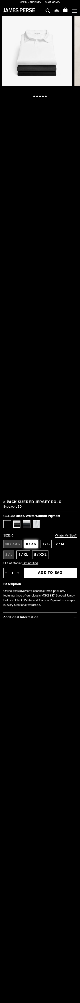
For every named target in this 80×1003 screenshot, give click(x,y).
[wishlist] (57, 10)
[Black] (7, 524)
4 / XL (23, 555)
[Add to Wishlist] (66, 22)
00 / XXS (12, 544)
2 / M (60, 544)
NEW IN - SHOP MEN (30, 2)
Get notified (30, 563)
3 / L (8, 555)
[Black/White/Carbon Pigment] (17, 524)
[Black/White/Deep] (26, 524)
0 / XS (31, 544)
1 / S (46, 544)
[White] (36, 524)
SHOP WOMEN (52, 2)
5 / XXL (40, 555)
